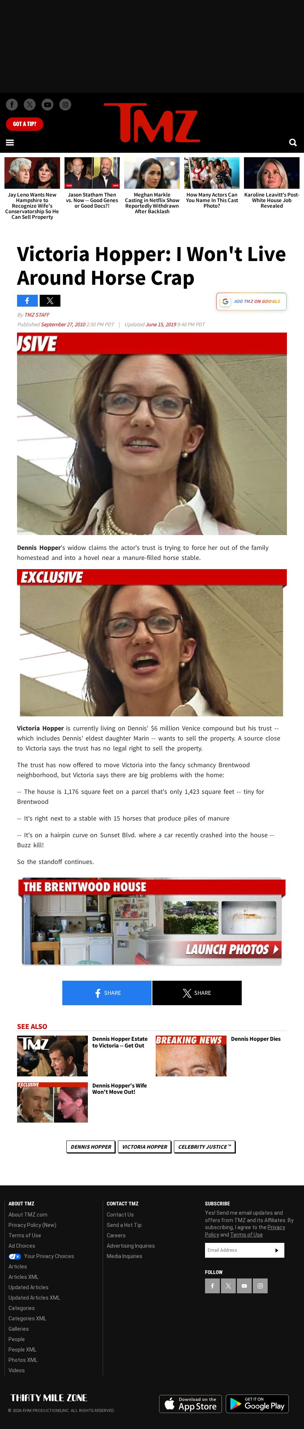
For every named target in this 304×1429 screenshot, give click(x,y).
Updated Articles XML (34, 1298)
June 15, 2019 (161, 324)
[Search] (293, 142)
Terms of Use (25, 1235)
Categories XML (27, 1318)
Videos (17, 1370)
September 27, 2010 (63, 324)
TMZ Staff (36, 314)
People (17, 1339)
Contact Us (120, 1215)
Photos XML (23, 1360)
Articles (18, 1267)
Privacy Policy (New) (32, 1225)
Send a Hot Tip (124, 1225)
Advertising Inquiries (131, 1246)
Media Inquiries (124, 1256)
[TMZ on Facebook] (12, 104)
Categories (22, 1308)
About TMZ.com (28, 1215)
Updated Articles (29, 1287)
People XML (22, 1350)
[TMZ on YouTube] (244, 1285)
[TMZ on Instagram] (65, 104)
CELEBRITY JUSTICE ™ (204, 1146)
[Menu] (10, 142)
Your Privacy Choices (48, 1256)
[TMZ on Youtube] (47, 104)
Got (24, 124)
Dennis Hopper (90, 1146)
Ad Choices (22, 1246)
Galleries (19, 1329)
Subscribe (277, 1250)
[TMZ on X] (30, 104)
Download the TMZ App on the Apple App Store (190, 1404)
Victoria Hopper (144, 1146)
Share (112, 992)
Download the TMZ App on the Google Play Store (257, 1404)
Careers (116, 1235)
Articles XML (24, 1277)
